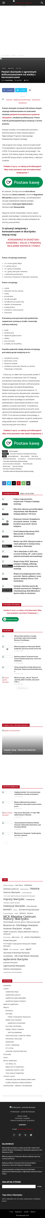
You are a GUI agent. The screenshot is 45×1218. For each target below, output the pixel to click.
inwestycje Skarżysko (14, 906)
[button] (42, 3)
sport (28, 949)
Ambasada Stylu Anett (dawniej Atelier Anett (20, 1079)
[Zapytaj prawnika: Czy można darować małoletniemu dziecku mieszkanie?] (7, 794)
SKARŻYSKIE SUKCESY (13, 995)
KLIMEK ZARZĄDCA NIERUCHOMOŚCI (19, 1083)
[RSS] (25, 1135)
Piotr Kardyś (6, 937)
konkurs (15, 910)
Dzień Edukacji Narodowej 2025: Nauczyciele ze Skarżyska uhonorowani (26, 533)
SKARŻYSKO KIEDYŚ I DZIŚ (15, 1070)
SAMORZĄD (11, 68)
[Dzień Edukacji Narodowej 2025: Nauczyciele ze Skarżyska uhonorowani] (7, 533)
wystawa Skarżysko (10, 962)
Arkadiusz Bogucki (8, 885)
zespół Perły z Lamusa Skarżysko (12, 972)
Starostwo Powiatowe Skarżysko (12, 469)
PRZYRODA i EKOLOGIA (14, 1039)
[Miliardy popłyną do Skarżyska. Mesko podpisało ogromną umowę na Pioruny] (7, 649)
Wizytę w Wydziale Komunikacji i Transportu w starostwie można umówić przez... (27, 804)
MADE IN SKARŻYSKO (10, 1004)
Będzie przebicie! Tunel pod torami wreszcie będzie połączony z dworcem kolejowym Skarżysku (19, 1164)
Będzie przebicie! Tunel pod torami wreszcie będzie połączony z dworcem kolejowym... (27, 659)
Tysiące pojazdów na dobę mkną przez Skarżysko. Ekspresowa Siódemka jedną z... (28, 669)
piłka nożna (15, 937)
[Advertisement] (22, 30)
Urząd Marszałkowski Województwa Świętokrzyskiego (18, 471)
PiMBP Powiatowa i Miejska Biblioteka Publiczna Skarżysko (20, 933)
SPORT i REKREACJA (5, 546)
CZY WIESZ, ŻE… (11, 1064)
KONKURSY (7, 986)
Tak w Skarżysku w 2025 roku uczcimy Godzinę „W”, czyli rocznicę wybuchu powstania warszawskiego (28, 553)
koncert (7, 909)
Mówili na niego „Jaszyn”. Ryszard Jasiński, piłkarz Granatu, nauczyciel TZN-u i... (26, 680)
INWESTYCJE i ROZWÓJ (13, 1020)
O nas (11, 1212)
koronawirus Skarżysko (34, 459)
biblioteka (28, 885)
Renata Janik (6, 466)
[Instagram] (20, 1135)
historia (34, 888)
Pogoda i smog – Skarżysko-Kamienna (19, 750)
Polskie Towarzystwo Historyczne (19, 1017)
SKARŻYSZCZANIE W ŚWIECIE (16, 1001)
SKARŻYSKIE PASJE (12, 992)
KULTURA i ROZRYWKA (13, 1026)
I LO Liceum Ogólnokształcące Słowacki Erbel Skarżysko (19, 896)
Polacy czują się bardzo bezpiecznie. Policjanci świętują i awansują (27, 501)
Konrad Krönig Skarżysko (29, 909)
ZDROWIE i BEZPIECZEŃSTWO (7, 566)
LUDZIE (6, 989)
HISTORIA (5, 514)
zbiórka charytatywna (12, 969)
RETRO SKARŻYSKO (10, 1061)
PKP (22, 937)
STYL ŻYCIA (21, 56)
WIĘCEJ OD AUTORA (27, 493)
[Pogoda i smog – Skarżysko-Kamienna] (22, 742)
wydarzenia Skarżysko (15, 959)
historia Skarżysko (11, 892)
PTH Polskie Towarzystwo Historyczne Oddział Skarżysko (19, 945)
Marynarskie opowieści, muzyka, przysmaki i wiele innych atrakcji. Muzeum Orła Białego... (25, 638)
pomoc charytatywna (32, 937)
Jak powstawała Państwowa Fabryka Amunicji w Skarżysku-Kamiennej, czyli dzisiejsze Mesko (27, 825)
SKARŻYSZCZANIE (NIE (13, 998)
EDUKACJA (5, 524)
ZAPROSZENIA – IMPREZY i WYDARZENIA (17, 1086)
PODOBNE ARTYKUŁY (10, 493)
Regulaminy (18, 1212)
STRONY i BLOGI (9, 1076)
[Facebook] (14, 1135)
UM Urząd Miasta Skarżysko (26, 956)
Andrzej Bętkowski (13, 456)
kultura (23, 913)
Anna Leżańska (25, 456)
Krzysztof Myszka (8, 913)
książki (16, 913)
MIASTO (14, 56)
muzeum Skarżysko (12, 928)
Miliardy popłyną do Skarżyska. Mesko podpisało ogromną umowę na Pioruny (21, 1157)
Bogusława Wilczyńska (9, 459)
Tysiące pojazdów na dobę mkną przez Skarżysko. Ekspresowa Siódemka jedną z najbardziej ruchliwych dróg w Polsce (22, 1172)
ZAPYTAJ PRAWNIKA (15, 1032)
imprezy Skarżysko (13, 899)
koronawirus (22, 459)
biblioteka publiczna (11, 889)
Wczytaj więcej (22, 688)
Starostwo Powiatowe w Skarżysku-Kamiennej (23, 454)
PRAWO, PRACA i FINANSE (15, 1029)
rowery (22, 949)
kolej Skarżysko (32, 906)
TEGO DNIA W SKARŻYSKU (15, 1073)
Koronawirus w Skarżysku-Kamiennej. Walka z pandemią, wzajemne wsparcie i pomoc (23, 242)
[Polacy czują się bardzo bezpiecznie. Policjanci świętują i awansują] (7, 501)
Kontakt (26, 1212)
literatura (30, 913)
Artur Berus (35, 456)
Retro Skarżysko (14, 949)
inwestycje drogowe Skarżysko (11, 902)
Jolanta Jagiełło (13, 451)
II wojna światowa (27, 892)
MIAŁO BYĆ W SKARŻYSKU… (15, 1067)
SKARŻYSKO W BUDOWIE (16, 1023)
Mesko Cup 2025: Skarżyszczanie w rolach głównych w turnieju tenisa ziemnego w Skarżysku (28, 543)
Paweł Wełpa (9, 80)
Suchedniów (8, 956)
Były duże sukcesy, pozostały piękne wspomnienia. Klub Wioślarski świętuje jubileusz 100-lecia (28, 511)
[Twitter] (31, 1135)
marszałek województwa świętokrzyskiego (15, 461)
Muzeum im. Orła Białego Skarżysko (20, 925)
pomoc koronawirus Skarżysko (12, 464)
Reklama (32, 1212)
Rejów (5, 949)
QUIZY (5, 1057)
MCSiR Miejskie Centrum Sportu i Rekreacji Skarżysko (21, 922)
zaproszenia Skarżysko (14, 966)
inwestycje (30, 899)
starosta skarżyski (18, 466)
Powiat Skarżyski (27, 464)
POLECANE (7, 1054)
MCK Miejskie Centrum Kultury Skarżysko (19, 917)
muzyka (27, 928)
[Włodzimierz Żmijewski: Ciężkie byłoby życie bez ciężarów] (7, 836)
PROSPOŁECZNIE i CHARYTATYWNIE (7, 590)
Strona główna (5, 56)
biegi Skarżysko (24, 889)
